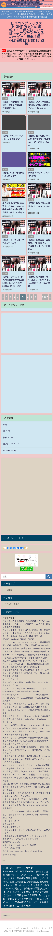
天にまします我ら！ (11, 827)
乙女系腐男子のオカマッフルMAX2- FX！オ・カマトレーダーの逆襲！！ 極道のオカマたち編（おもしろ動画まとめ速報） (26, 673)
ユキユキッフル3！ (11, 821)
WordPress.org (10, 450)
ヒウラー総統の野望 (11, 848)
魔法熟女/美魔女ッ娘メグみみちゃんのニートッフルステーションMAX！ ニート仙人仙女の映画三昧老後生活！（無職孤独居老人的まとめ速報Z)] (26, 664)
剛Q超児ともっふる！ (12, 842)
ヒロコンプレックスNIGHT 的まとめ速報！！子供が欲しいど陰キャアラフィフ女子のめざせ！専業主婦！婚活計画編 (26, 814)
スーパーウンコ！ (10, 679)
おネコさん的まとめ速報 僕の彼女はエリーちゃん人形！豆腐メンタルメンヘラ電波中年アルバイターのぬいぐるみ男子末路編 (26, 624)
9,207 (45, 297)
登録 (5, 425)
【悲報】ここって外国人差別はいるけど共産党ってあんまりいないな (39, 105)
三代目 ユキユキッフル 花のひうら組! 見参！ (23, 851)
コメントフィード (11, 444)
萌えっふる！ (8, 824)
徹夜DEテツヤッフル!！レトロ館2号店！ (21, 839)
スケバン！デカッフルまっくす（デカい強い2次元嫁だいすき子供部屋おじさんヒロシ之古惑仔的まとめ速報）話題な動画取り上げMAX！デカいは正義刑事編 (26, 768)
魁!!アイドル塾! (9, 854)
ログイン (7, 431)
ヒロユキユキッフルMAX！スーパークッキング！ (24, 836)
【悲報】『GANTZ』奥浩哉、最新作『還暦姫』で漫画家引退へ (13, 105)
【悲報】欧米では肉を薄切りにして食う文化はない (39, 206)
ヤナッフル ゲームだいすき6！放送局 (19, 845)
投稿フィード (9, 437)
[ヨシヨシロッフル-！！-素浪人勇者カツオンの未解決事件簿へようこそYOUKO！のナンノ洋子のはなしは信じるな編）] (26, 787)
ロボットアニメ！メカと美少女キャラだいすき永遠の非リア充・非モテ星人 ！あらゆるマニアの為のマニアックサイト (26, 719)
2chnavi (6, 916)
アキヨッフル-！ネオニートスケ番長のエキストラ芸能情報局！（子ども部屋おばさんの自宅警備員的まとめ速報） (26, 778)
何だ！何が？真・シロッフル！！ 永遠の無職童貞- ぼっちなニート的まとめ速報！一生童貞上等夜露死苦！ (26, 698)
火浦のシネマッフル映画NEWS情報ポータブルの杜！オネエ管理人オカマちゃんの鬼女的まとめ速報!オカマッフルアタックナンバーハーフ (26, 741)
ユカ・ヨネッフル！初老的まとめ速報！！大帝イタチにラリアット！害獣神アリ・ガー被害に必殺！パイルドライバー (26, 750)
